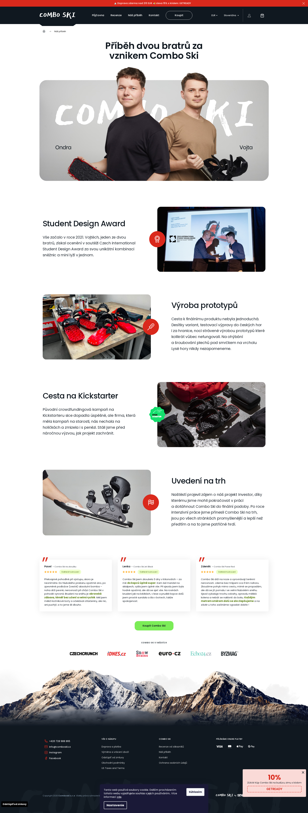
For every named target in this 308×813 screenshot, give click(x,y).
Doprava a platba (111, 746)
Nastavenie (115, 805)
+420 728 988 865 (59, 741)
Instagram (55, 752)
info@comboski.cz (60, 746)
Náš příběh (165, 752)
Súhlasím (195, 792)
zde (119, 797)
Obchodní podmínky (113, 762)
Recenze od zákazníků (171, 746)
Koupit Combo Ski (154, 625)
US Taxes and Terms (113, 768)
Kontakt (163, 757)
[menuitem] (98, 15)
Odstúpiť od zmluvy (113, 757)
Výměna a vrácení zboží (115, 752)
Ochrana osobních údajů (173, 762)
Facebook (55, 758)
